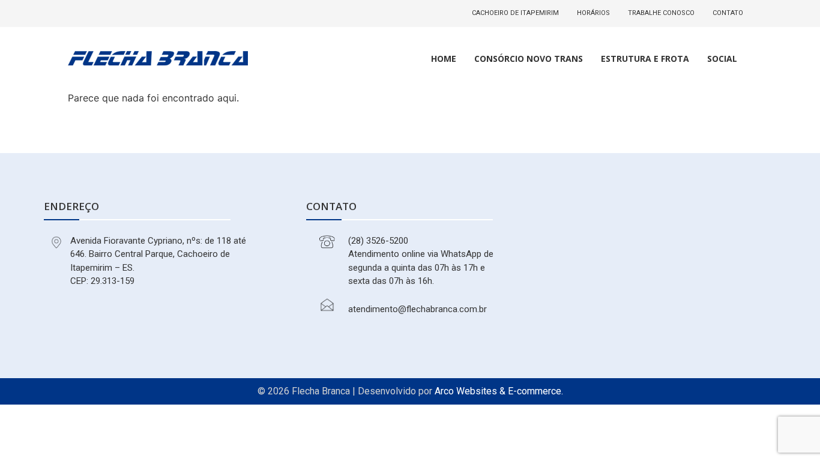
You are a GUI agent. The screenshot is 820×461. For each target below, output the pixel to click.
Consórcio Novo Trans (528, 58)
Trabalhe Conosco (661, 13)
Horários (593, 13)
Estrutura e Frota (645, 58)
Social (722, 58)
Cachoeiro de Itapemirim (515, 13)
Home (443, 58)
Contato (728, 13)
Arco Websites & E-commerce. (499, 391)
